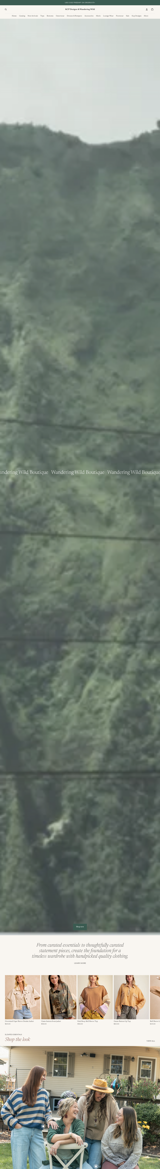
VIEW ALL (150, 1041)
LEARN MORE (80, 963)
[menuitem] (146, 16)
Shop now (80, 927)
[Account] (147, 9)
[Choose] (36, 1015)
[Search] (5, 9)
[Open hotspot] (43, 1126)
